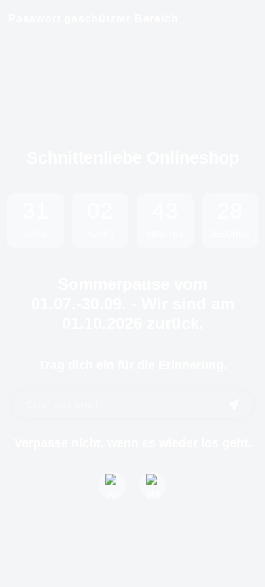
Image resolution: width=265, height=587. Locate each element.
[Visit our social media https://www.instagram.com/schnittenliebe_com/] (152, 485)
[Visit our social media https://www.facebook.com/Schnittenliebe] (112, 485)
